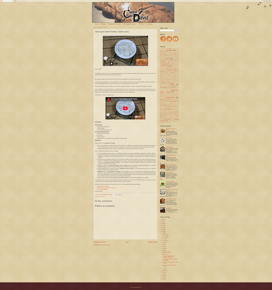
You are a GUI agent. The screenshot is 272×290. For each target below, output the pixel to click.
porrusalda (176, 87)
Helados (175, 71)
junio (164, 246)
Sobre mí (141, 24)
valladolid (166, 119)
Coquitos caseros (169, 147)
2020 (163, 223)
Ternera (176, 115)
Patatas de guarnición (170, 181)
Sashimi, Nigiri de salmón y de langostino (106, 187)
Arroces (163, 51)
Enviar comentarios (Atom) (104, 244)
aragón (177, 50)
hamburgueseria (169, 71)
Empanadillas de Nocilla (171, 198)
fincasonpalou (162, 67)
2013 (163, 277)
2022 (163, 219)
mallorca (162, 80)
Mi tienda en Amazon (130, 24)
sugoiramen (175, 114)
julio (164, 244)
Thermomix (163, 118)
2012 (163, 279)
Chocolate (172, 60)
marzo (164, 268)
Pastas (172, 84)
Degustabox (167, 65)
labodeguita (175, 75)
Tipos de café (168, 137)
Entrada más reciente (100, 242)
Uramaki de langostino (102, 189)
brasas (174, 55)
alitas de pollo (162, 50)
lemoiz (175, 79)
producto (161, 90)
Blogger (140, 287)
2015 (163, 233)
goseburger (162, 70)
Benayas (161, 55)
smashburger (170, 114)
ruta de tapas (174, 110)
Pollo (171, 87)
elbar (176, 65)
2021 (163, 221)
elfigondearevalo (163, 66)
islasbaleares (162, 74)
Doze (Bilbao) (168, 208)
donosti (173, 65)
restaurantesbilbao (173, 101)
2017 (163, 229)
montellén (176, 81)
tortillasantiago (176, 118)
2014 (163, 275)
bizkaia (170, 55)
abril (164, 250)
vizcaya (168, 122)
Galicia (167, 69)
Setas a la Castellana (170, 164)
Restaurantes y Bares (115, 24)
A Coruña (168, 48)
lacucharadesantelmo (172, 76)
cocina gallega (168, 61)
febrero (164, 270)
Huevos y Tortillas (169, 72)
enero (164, 272)
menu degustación (174, 80)
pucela (167, 90)
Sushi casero (102, 196)
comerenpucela (173, 62)
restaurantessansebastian (164, 106)
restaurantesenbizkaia (163, 104)
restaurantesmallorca (164, 105)
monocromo (172, 81)
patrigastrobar (162, 86)
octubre (164, 238)
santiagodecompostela (172, 113)
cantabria (161, 58)
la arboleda (174, 74)
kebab (167, 74)
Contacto (150, 24)
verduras (171, 119)
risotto (161, 110)
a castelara (162, 48)
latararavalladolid (166, 79)
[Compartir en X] (118, 194)
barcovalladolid (170, 53)
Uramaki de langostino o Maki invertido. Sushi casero (168, 257)
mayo (164, 248)
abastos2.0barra (174, 48)
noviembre (165, 236)
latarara (161, 79)
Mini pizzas (164, 254)
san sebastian (163, 113)
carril (173, 58)
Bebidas (175, 54)
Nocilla (162, 83)
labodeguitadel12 (163, 76)
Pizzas (168, 87)
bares (176, 53)
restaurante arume (167, 93)
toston (162, 119)
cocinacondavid (163, 62)
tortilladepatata (169, 118)
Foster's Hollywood (174, 67)
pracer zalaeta (174, 88)
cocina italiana (174, 61)
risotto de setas (167, 110)
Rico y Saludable (174, 109)
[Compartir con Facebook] (119, 194)
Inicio (97, 24)
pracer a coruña (168, 88)
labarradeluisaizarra (167, 75)
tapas (168, 115)
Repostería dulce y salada (169, 91)
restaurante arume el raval (169, 94)
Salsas (175, 111)
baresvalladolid (163, 54)
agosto (164, 242)
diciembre (165, 234)
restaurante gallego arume (168, 96)
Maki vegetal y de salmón (103, 186)
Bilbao (165, 55)
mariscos (167, 80)
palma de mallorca (163, 84)
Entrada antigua (152, 242)
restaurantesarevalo (173, 100)
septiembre (165, 240)
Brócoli (177, 55)
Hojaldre (161, 72)
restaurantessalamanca (173, 105)
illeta (176, 72)
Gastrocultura (174, 69)
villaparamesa (163, 122)
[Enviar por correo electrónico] (115, 194)
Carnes (166, 58)
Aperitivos (169, 50)
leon (177, 79)
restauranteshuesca (173, 104)
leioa (171, 79)
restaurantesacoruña (164, 100)
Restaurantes (170, 97)
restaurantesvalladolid (164, 109)
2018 (163, 227)
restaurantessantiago (174, 106)
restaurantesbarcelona (163, 101)
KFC (170, 74)
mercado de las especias (164, 81)
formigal (167, 67)
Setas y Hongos (163, 114)
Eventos (175, 66)
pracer (162, 88)
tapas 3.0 (172, 115)
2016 (163, 231)
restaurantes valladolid (173, 99)
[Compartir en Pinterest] (121, 194)
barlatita (170, 54)
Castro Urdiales (166, 60)
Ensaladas (170, 66)
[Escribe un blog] (117, 194)
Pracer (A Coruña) (169, 172)
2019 (163, 225)
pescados (168, 86)
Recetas (104, 24)
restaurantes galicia (164, 99)
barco (165, 53)
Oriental (170, 83)
